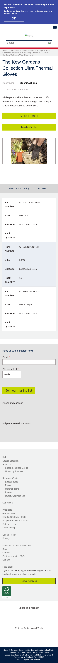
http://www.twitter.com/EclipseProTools (15, 430)
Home (5, 50)
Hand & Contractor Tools (14, 517)
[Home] (29, 35)
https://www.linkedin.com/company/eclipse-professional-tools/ (32, 430)
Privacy (6, 538)
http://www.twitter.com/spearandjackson (15, 409)
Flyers (8, 485)
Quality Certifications (15, 496)
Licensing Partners (14, 471)
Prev (7, 156)
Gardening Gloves (30, 53)
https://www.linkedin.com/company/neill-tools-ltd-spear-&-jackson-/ (32, 409)
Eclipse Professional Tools (15, 520)
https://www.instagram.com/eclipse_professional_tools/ (23, 430)
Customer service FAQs (13, 556)
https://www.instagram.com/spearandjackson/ (23, 409)
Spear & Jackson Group (16, 468)
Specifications (28, 83)
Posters (8, 492)
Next (52, 156)
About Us (6, 464)
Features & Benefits (18, 89)
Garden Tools (28, 50)
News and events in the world (16, 545)
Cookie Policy (9, 535)
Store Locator (29, 116)
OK (14, 18)
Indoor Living (8, 527)
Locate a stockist (10, 461)
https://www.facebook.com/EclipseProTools (6, 430)
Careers (6, 553)
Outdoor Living (9, 524)
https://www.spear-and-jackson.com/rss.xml (49, 409)
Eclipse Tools (11, 482)
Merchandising (12, 489)
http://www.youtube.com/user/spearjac (41, 409)
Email (6, 357)
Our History (7, 503)
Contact (6, 560)
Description (8, 83)
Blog (4, 549)
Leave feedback (29, 581)
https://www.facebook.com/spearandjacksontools (6, 409)
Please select (10, 369)
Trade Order (29, 127)
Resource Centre (10, 478)
